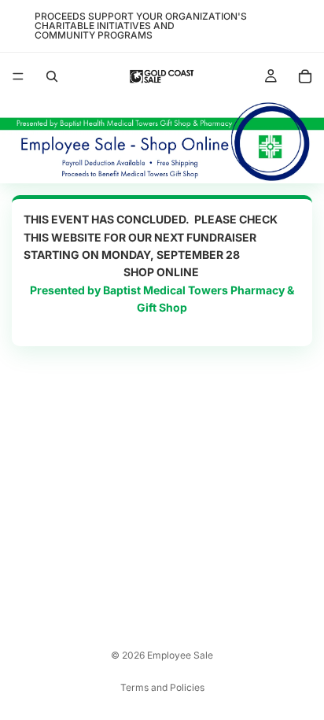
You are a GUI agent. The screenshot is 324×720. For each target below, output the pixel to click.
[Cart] (305, 76)
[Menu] (18, 76)
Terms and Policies (162, 687)
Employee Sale (180, 655)
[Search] (52, 76)
